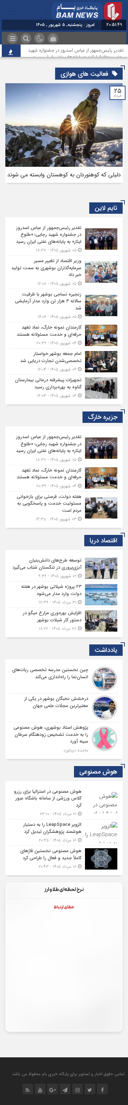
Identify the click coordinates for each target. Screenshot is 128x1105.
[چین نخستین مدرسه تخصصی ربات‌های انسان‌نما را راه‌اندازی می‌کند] (64, 679)
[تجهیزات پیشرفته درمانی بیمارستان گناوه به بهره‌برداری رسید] (64, 387)
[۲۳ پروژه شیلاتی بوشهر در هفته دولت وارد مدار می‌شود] (64, 594)
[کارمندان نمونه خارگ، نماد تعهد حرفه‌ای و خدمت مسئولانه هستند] (64, 335)
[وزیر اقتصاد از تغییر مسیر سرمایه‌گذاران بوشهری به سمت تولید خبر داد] (64, 272)
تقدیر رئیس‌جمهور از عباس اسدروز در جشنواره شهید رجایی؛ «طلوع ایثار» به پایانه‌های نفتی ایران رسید (76, 54)
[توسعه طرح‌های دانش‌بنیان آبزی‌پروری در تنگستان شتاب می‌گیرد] (64, 568)
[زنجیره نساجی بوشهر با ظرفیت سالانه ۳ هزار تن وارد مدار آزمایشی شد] (64, 305)
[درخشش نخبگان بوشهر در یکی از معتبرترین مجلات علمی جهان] (64, 708)
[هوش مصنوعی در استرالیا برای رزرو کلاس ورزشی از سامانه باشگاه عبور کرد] (64, 802)
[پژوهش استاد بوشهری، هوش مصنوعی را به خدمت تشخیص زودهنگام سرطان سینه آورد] (64, 738)
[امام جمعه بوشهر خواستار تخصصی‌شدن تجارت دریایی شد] (64, 361)
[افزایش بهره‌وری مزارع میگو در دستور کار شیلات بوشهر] (64, 620)
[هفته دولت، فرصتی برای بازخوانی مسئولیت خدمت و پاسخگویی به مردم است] (64, 507)
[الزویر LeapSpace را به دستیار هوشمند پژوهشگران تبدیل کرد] (64, 832)
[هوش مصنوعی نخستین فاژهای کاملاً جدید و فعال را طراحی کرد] (64, 858)
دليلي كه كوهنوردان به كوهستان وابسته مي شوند (64, 174)
